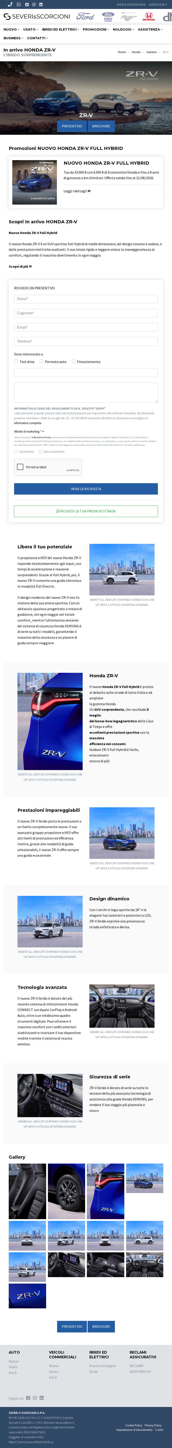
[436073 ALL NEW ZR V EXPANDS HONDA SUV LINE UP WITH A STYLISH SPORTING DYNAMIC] (27, 1235)
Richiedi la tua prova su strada (88, 511)
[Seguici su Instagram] (34, 4)
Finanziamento (89, 361)
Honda (136, 52)
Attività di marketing (27, 431)
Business (12, 38)
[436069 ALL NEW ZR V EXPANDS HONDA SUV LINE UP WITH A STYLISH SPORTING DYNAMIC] (66, 1191)
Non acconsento (54, 452)
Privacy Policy (153, 1425)
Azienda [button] (156, 4)
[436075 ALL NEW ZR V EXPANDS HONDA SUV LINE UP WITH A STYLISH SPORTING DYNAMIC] (66, 1235)
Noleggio (122, 29)
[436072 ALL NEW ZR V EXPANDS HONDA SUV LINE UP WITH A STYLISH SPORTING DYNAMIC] (144, 1178)
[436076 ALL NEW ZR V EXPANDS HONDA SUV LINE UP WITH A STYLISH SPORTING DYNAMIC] (105, 1235)
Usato (29, 29)
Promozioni (94, 29)
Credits (159, 1429)
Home (122, 52)
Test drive (26, 361)
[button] (86, 431)
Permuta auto (56, 361)
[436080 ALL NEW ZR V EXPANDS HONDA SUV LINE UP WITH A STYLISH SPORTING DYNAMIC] (66, 1264)
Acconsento (26, 452)
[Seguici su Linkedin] (41, 4)
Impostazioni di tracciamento (134, 1429)
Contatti (36, 38)
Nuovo (10, 29)
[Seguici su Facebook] (27, 4)
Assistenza (149, 29)
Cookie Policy (133, 1425)
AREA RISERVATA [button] (131, 4)
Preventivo (72, 126)
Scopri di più (19, 266)
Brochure (101, 126)
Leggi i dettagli (76, 191)
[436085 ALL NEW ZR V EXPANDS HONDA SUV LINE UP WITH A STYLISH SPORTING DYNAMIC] (144, 1264)
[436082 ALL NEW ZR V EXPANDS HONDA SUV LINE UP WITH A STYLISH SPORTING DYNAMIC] (105, 1264)
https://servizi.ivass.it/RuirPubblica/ (31, 1442)
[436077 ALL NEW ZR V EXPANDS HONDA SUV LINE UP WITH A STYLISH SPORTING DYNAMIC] (144, 1235)
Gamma (151, 52)
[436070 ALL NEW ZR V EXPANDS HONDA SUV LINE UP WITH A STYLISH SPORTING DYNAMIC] (105, 1191)
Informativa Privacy (41, 437)
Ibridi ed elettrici (59, 29)
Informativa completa (27, 423)
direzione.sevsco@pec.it (58, 1423)
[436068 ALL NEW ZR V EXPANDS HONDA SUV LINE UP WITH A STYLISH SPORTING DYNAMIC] (27, 1295)
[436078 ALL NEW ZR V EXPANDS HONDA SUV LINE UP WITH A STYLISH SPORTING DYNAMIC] (27, 1266)
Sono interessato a (28, 354)
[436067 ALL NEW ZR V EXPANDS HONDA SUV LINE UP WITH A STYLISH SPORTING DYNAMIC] (27, 1191)
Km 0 (13, 1372)
